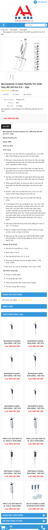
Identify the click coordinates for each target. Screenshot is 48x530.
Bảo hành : (11, 106)
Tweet (17, 94)
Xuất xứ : (11, 103)
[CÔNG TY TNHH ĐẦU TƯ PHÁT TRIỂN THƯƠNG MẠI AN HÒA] (24, 22)
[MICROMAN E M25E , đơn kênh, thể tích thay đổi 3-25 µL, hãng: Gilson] (12, 394)
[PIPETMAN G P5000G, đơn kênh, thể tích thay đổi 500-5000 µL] (36, 459)
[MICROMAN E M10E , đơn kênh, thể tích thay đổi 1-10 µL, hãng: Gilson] (36, 394)
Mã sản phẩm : (9, 99)
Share (6, 94)
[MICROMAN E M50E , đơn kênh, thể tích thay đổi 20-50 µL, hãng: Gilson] (36, 361)
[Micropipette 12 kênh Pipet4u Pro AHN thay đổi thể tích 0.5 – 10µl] (24, 55)
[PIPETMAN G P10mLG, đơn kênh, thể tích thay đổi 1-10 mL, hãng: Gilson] (12, 459)
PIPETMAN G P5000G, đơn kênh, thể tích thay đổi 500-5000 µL (35, 473)
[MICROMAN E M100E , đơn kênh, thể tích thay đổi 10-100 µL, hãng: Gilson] (12, 361)
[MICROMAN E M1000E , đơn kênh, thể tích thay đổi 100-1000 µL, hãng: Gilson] (12, 329)
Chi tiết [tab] (6, 126)
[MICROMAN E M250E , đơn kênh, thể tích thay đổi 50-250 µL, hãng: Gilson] (36, 329)
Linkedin (28, 94)
